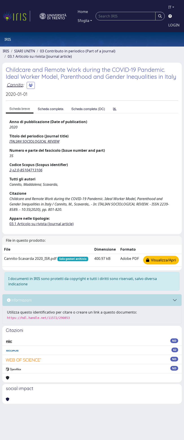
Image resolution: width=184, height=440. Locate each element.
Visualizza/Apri (162, 260)
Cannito (15, 85)
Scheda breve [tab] (19, 108)
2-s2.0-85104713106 (25, 170)
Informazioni (21, 300)
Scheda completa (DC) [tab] (88, 108)
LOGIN (174, 25)
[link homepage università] (53, 16)
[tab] (114, 108)
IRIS (6, 51)
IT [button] (169, 7)
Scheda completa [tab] (50, 108)
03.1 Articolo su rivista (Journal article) (40, 56)
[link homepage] (16, 16)
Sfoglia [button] (83, 20)
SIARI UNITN (24, 51)
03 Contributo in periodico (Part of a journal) (77, 51)
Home (83, 11)
